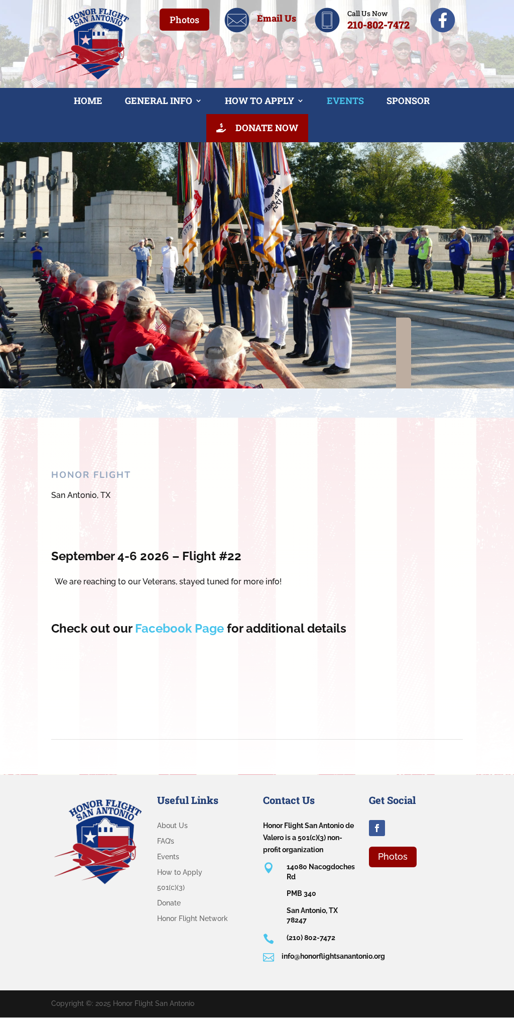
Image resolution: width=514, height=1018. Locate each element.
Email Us (276, 18)
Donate (169, 903)
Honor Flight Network (192, 918)
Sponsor (408, 100)
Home (88, 100)
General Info (158, 100)
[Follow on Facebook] (377, 828)
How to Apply (259, 100)
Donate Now (265, 128)
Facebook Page (179, 628)
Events (345, 100)
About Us (172, 826)
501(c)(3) (171, 887)
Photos (184, 20)
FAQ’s (165, 841)
